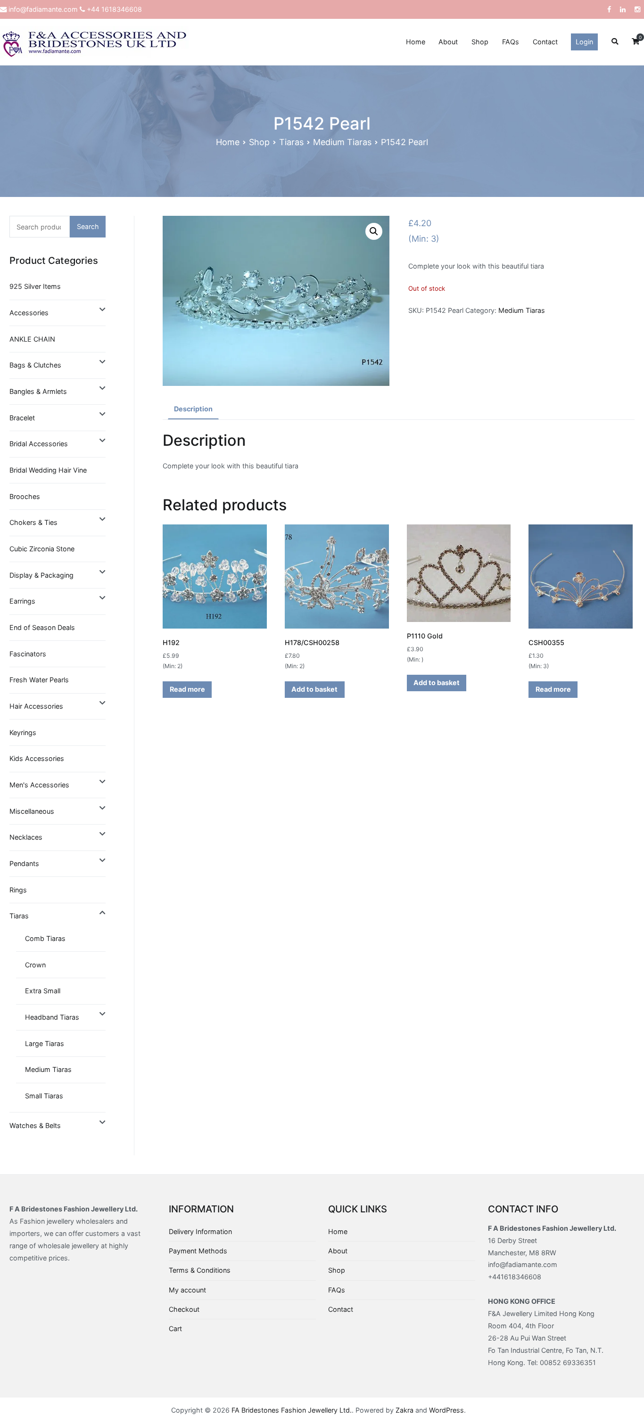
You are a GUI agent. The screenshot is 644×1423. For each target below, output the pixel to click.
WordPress (446, 1410)
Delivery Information (200, 1231)
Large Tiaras (44, 1043)
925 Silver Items (35, 286)
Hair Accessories (36, 706)
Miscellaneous (31, 811)
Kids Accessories (36, 758)
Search (88, 226)
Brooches (24, 496)
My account (187, 1290)
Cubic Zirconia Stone (41, 549)
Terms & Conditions (200, 1270)
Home (415, 42)
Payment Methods (198, 1251)
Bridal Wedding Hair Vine (48, 470)
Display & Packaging (41, 575)
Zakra (404, 1410)
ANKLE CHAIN (32, 339)
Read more (187, 689)
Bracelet (22, 418)
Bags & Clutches (35, 365)
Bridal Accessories (38, 444)
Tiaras (291, 142)
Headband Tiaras (52, 1017)
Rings (18, 890)
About (448, 42)
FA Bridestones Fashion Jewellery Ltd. (291, 1410)
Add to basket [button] (314, 689)
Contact (545, 42)
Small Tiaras (44, 1096)
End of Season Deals (42, 627)
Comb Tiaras (45, 938)
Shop (479, 42)
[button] (373, 231)
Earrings (22, 601)
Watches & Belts (35, 1125)
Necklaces (25, 837)
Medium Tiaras (342, 142)
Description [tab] (193, 409)
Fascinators (27, 654)
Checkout (184, 1309)
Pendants (24, 863)
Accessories (29, 313)
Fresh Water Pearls (39, 680)
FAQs (510, 42)
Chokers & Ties (33, 522)
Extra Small (42, 991)
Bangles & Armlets (38, 391)
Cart (175, 1329)
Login (584, 42)
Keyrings (22, 732)
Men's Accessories (39, 785)
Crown (35, 965)
